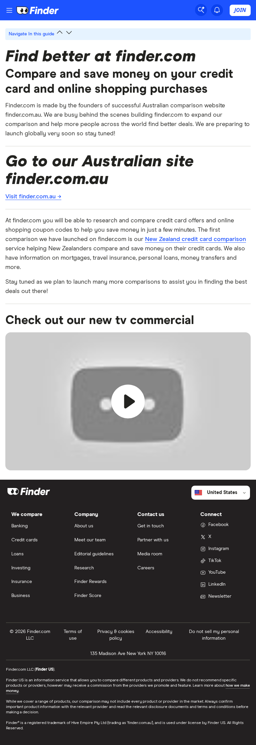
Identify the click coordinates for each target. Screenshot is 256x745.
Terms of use (73, 635)
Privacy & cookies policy (115, 635)
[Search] (201, 10)
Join (240, 10)
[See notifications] (217, 10)
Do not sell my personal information (214, 635)
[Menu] (9, 10)
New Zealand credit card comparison (195, 239)
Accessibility (159, 631)
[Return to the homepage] (37, 10)
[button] (128, 401)
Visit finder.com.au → (33, 197)
